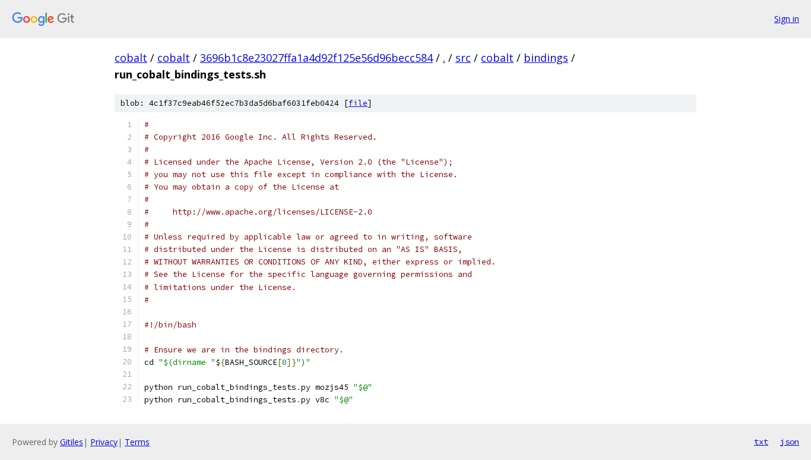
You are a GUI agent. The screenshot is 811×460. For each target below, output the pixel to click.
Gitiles (71, 442)
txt (761, 441)
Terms (137, 442)
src (463, 58)
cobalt (131, 58)
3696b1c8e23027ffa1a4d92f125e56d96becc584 (316, 58)
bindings (546, 58)
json (789, 441)
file (358, 103)
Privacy (104, 442)
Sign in (786, 18)
